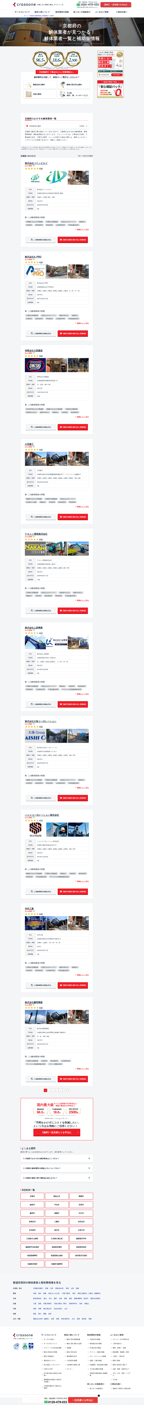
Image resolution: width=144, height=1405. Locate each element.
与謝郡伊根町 (32, 1264)
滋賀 (39, 1303)
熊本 (62, 1319)
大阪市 (59, 1303)
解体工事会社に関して (120, 1364)
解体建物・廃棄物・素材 (121, 1352)
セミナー (70, 1369)
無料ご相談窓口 (49, 1356)
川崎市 (90, 1293)
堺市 (64, 1303)
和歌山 (86, 1303)
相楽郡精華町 (32, 1255)
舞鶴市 (81, 1196)
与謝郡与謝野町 (57, 1264)
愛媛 (44, 1313)
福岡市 (46, 1319)
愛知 (92, 1298)
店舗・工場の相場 (96, 1360)
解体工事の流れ (72, 1352)
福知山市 (56, 1196)
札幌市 (40, 1288)
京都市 (32, 1196)
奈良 (80, 1303)
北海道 (35, 1288)
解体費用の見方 (72, 1356)
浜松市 (85, 1298)
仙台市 (61, 1288)
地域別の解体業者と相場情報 (98, 1374)
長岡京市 (32, 1221)
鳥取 (34, 1308)
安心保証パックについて (52, 1364)
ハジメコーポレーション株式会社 (42, 815)
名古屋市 (97, 1298)
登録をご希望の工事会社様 (121, 1388)
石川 (50, 1298)
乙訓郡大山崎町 (32, 1238)
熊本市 (67, 1319)
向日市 (81, 1213)
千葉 (63, 1293)
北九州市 (40, 1319)
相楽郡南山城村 (57, 1255)
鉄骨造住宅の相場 (96, 1343)
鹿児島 (84, 1319)
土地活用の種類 (72, 1360)
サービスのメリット (50, 1343)
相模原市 (97, 1293)
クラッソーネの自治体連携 (52, 1348)
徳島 (34, 1313)
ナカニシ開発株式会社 (36, 533)
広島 (55, 1308)
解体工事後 (116, 1360)
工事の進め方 (117, 1343)
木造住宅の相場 (95, 1339)
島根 (39, 1308)
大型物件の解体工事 (73, 1364)
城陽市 (56, 1213)
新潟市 (39, 1298)
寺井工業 (29, 908)
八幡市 (56, 1221)
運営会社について (50, 1360)
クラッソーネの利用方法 (121, 1339)
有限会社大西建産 (34, 350)
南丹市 (56, 1230)
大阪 (55, 1303)
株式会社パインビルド (36, 163)
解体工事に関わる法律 (74, 1343)
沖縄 (89, 1319)
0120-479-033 (57, 1402)
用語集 (69, 1348)
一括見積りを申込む (83, 1400)
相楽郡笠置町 (57, 1247)
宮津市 (81, 1204)
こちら (59, 1118)
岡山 (44, 1308)
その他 (115, 1379)
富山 (45, 1298)
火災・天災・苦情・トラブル (121, 1374)
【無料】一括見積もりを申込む (57, 1132)
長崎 (57, 1319)
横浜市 (84, 1293)
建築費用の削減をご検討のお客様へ (52, 1380)
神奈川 (79, 1293)
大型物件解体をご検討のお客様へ (52, 1387)
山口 (65, 1308)
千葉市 (67, 1293)
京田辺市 (81, 1221)
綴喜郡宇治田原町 (32, 1247)
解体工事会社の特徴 (50, 1352)
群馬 (44, 1293)
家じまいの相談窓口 (96, 1388)
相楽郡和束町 (81, 1247)
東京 (73, 1293)
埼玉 (49, 1293)
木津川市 (81, 1230)
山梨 (60, 1298)
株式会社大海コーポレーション (41, 721)
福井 (55, 1298)
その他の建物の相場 (96, 1369)
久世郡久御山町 (57, 1238)
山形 (72, 1288)
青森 (46, 1288)
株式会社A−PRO (33, 256)
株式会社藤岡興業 (34, 1002)
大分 (73, 1319)
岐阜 (70, 1298)
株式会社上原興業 (34, 627)
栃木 (39, 1293)
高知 (49, 1313)
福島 (77, 1288)
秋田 (67, 1288)
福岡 (34, 1319)
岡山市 (49, 1308)
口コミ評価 (28, 166)
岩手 (51, 1288)
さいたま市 (55, 1293)
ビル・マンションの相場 (98, 1356)
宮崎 (78, 1319)
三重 (34, 1303)
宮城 (56, 1288)
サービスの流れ (49, 1339)
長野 (65, 1298)
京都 (44, 1303)
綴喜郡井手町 (81, 1238)
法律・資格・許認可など (121, 1369)
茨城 (34, 1293)
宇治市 (56, 1204)
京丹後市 (32, 1230)
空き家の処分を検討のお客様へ (52, 1374)
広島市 (59, 1308)
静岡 (75, 1298)
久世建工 (29, 444)
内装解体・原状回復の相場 (98, 1364)
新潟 (34, 1298)
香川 (39, 1313)
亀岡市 (32, 1213)
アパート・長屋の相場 (97, 1352)
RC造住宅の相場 (95, 1348)
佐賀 (52, 1319)
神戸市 (74, 1303)
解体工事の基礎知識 (73, 1339)
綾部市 (32, 1204)
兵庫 (70, 1303)
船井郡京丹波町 (81, 1255)
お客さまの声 (48, 1369)
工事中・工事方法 (118, 1356)
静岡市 (80, 1298)
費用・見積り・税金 (119, 1348)
